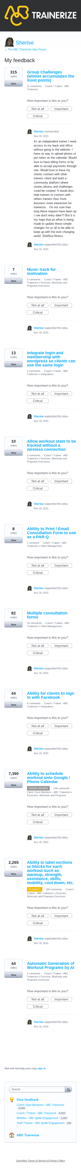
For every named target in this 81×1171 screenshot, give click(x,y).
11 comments (34, 86)
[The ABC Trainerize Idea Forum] (40, 16)
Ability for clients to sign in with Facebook (50, 695)
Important (63, 109)
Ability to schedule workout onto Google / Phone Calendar (48, 777)
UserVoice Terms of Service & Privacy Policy (40, 1160)
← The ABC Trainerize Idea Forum (25, 49)
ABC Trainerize (28, 1135)
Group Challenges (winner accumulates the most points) (50, 76)
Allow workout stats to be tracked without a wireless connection (51, 445)
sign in (42, 1068)
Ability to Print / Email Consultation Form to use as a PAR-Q (51, 532)
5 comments (33, 973)
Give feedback (28, 1099)
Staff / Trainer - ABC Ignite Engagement (41, 1123)
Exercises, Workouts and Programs (46, 795)
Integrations (47, 374)
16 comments (34, 623)
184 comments (54, 889)
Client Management (51, 546)
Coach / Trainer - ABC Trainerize (37, 1113)
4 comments (33, 703)
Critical (40, 116)
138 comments (61, 788)
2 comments (33, 371)
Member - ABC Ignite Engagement (38, 1118)
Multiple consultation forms (47, 615)
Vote (13, 83)
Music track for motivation (41, 271)
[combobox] (38, 1089)
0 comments (33, 279)
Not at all (40, 109)
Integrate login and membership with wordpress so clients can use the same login (51, 359)
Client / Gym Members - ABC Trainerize (48, 792)
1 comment (33, 542)
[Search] (68, 1089)
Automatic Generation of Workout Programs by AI (50, 965)
